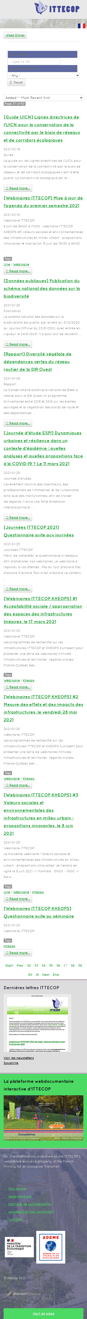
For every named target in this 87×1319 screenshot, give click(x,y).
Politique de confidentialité (29, 1204)
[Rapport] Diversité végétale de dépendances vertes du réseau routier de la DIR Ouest (38, 361)
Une (7, 264)
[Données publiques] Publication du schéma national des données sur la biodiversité (42, 288)
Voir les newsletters (19, 1058)
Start (9, 965)
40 (30, 974)
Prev (20, 965)
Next (46, 974)
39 (80, 965)
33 (36, 965)
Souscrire (11, 1063)
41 (37, 974)
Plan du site (17, 1189)
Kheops (28, 680)
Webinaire (21, 264)
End (56, 974)
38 (73, 965)
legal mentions (19, 1196)
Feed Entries (16, 35)
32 (29, 965)
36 (58, 965)
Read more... (19, 188)
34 (44, 965)
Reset (18, 82)
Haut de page (43, 1313)
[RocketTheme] (27, 1293)
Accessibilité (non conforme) (30, 1212)
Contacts (15, 1219)
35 (51, 965)
